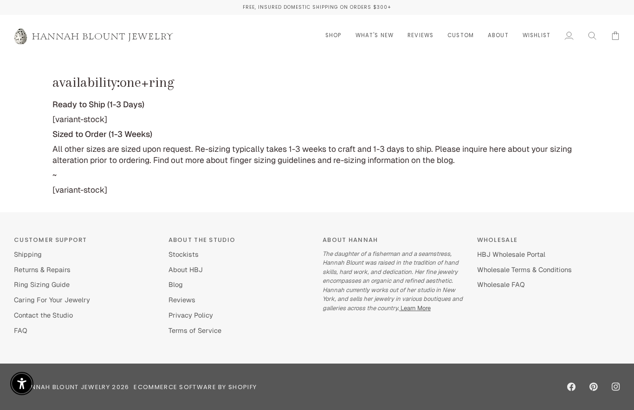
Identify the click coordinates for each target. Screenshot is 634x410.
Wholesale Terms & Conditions (524, 269)
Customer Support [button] (50, 239)
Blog (175, 284)
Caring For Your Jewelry (52, 299)
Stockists (183, 254)
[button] (333, 35)
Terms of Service (194, 330)
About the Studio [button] (202, 239)
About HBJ (185, 269)
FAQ (20, 330)
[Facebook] (571, 387)
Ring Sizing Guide (42, 284)
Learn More (415, 308)
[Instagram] (616, 387)
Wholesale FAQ (501, 284)
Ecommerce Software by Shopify (195, 387)
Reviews (181, 299)
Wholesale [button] (497, 239)
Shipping (28, 254)
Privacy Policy (190, 315)
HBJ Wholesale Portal (511, 254)
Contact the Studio (43, 315)
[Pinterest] (593, 387)
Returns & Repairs (42, 269)
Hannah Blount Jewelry (66, 387)
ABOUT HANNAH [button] (350, 239)
